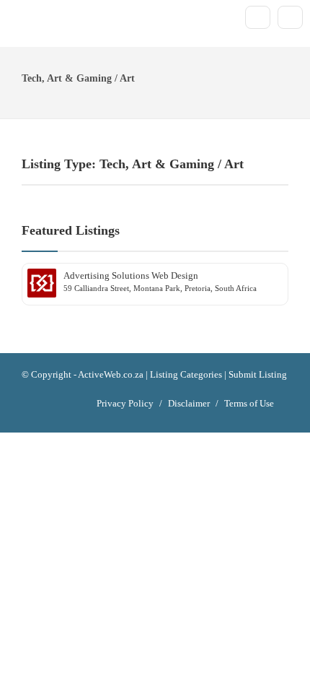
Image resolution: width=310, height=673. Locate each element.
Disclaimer (189, 403)
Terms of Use (249, 403)
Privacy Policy (125, 403)
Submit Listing (258, 374)
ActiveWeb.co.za (110, 374)
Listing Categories (186, 374)
